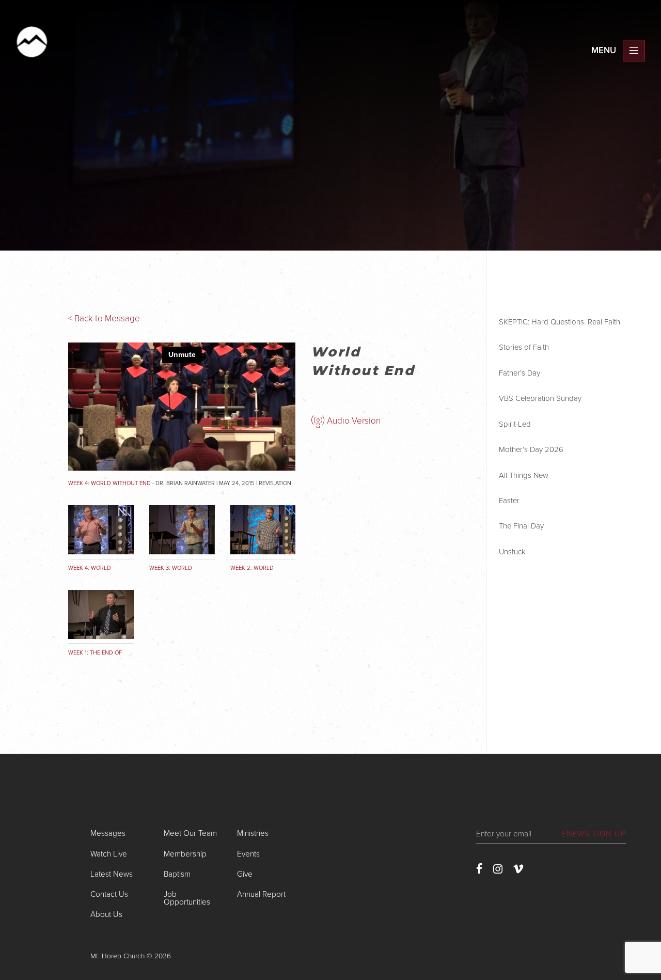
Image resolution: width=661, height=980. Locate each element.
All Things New (523, 475)
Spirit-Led (515, 424)
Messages (107, 833)
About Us (106, 914)
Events (248, 854)
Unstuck (512, 551)
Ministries (253, 833)
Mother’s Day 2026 (531, 449)
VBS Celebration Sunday (540, 398)
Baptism (177, 874)
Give (245, 874)
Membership (185, 854)
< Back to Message (104, 318)
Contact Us (109, 894)
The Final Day (521, 526)
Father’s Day (519, 373)
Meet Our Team (190, 833)
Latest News (111, 874)
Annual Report (261, 894)
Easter (509, 500)
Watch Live (108, 854)
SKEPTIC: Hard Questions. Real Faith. (560, 321)
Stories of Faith (524, 347)
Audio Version (353, 420)
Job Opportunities (187, 898)
